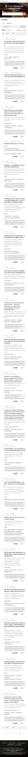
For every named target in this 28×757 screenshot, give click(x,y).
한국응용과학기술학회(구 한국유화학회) (12, 679)
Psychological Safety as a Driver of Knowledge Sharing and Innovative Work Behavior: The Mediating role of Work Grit (14, 276)
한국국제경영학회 (8, 127)
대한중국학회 (22, 499)
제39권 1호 (19, 357)
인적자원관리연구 (8, 216)
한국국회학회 (7, 464)
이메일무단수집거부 (21, 743)
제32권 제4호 (16, 603)
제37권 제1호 (14, 429)
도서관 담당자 (19, 744)
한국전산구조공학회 (13, 358)
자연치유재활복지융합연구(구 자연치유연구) (13, 529)
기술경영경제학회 (8, 644)
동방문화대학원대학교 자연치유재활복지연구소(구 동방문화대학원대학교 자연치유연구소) (14, 534)
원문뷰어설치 (11, 744)
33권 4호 (13, 642)
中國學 (5, 499)
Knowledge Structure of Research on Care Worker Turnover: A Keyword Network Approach (13, 523)
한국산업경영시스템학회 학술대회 (11, 148)
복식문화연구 (7, 390)
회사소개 (4, 743)
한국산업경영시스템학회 (15, 153)
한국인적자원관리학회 (15, 218)
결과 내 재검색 (7, 11)
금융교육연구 (7, 570)
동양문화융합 (7, 90)
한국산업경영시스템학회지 (10, 320)
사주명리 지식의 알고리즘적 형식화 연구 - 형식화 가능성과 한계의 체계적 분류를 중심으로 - (14, 76)
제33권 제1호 (16, 216)
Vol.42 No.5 (18, 675)
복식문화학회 (7, 392)
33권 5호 (13, 712)
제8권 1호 (12, 462)
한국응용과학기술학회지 (9, 675)
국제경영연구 (7, 126)
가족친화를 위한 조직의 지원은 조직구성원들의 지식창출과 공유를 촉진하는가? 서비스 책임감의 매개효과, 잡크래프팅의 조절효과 (14, 200)
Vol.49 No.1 (19, 320)
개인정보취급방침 (11, 743)
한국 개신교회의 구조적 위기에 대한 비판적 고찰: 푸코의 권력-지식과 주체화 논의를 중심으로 (14, 43)
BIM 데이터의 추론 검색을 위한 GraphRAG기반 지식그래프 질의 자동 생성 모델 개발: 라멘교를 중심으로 (14, 341)
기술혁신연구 (7, 642)
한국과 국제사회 (7, 179)
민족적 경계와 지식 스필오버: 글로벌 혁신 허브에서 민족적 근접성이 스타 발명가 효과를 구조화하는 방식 (14, 119)
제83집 (10, 57)
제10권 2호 (14, 179)
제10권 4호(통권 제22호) (9, 531)
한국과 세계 (6, 462)
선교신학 (6, 57)
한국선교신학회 (7, 59)
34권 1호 (13, 390)
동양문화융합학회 (8, 92)
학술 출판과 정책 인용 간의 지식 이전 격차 (13, 143)
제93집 (9, 499)
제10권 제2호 (14, 570)
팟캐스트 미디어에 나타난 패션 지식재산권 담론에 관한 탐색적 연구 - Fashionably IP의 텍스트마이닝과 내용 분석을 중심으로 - (14, 706)
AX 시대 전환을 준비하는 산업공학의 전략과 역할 (14, 150)
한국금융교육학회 (8, 571)
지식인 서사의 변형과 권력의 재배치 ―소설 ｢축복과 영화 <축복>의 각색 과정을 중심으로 (14, 484)
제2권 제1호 (13, 90)
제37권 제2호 (14, 126)
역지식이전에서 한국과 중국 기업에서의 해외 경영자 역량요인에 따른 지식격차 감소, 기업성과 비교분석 (14, 422)
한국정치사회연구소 (8, 181)
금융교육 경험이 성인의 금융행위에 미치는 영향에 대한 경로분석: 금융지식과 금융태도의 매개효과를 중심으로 (14, 554)
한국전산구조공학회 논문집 (10, 357)
